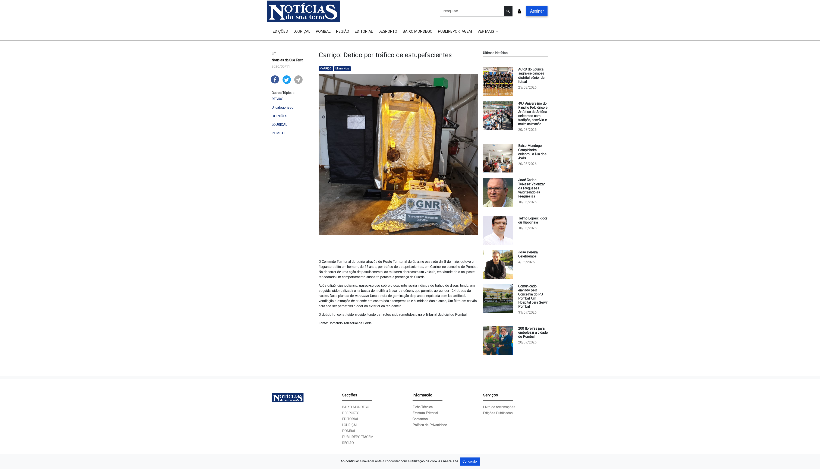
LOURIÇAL (301, 31)
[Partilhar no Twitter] (287, 79)
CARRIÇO (325, 68)
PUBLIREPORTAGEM (455, 31)
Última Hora (342, 68)
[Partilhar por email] (298, 79)
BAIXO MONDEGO (417, 31)
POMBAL (323, 31)
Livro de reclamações (499, 407)
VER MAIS (485, 31)
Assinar (537, 11)
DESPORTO (387, 31)
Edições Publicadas (498, 413)
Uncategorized (282, 107)
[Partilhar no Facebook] (275, 79)
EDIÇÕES (280, 31)
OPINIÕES (279, 116)
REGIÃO (342, 31)
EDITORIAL (364, 31)
